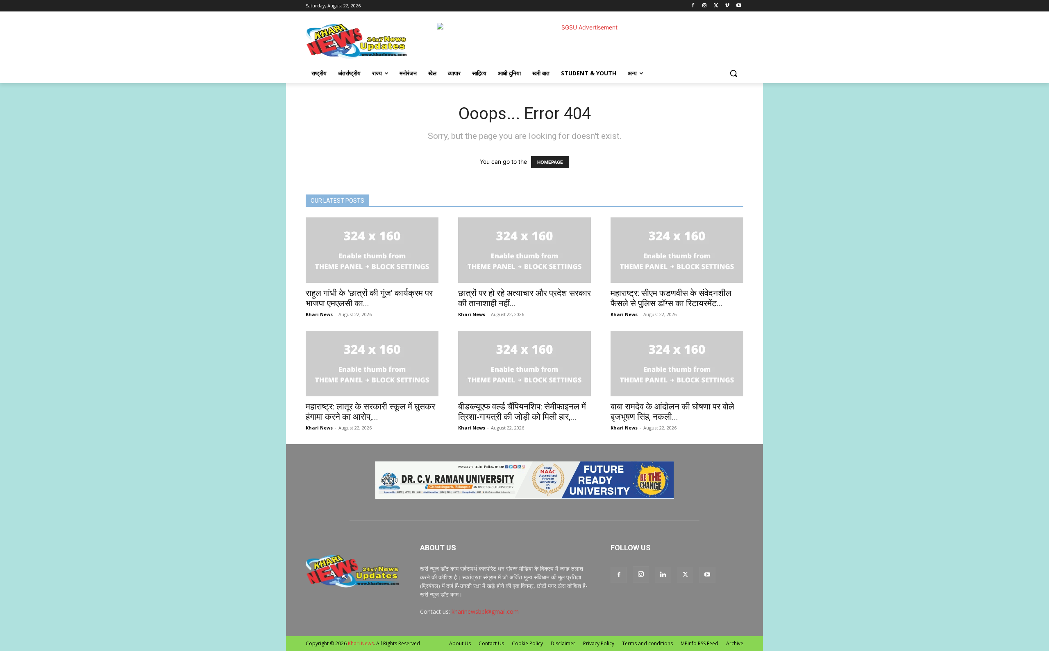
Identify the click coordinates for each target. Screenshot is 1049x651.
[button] (733, 73)
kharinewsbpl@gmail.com (485, 611)
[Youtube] (738, 6)
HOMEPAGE (550, 162)
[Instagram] (704, 6)
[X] (716, 6)
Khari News (319, 314)
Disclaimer (563, 643)
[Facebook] (693, 6)
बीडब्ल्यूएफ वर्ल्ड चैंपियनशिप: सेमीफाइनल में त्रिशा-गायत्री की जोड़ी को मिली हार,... (522, 412)
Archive (734, 643)
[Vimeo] (727, 6)
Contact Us (491, 643)
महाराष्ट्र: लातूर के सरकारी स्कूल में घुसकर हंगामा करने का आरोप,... (370, 412)
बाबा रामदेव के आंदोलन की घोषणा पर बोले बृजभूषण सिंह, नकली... (672, 412)
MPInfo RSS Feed (699, 643)
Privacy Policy (598, 643)
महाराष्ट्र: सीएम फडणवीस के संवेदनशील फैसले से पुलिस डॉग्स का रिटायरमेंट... (671, 298)
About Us (460, 643)
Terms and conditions (647, 643)
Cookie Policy (527, 643)
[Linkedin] (663, 575)
